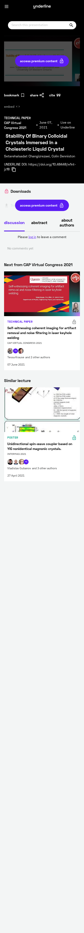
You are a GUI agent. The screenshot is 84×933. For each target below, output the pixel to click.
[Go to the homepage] (42, 6)
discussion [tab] (14, 222)
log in (32, 237)
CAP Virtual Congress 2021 (48, 264)
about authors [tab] (67, 222)
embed (9, 106)
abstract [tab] (39, 222)
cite (52, 95)
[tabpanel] (42, 243)
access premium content (38, 61)
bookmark (11, 95)
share (34, 95)
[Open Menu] (6, 6)
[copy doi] (16, 169)
